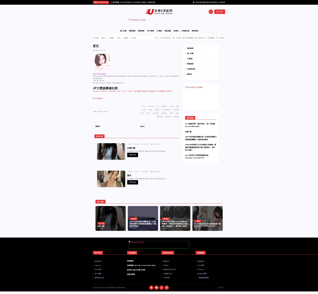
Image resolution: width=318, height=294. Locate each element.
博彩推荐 (141, 33)
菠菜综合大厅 (99, 280)
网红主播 (159, 119)
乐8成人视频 (202, 276)
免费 (150, 112)
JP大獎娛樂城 (161, 93)
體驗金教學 (152, 93)
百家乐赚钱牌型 (189, 40)
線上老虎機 (137, 93)
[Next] (221, 204)
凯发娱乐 (201, 264)
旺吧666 (166, 264)
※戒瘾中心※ (168, 276)
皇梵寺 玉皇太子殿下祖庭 (136, 272)
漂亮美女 (164, 115)
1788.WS (151, 109)
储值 (144, 112)
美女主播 (168, 119)
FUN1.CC (169, 93)
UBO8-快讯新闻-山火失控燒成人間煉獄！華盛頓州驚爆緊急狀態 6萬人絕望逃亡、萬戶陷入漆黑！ (200, 149)
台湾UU (157, 112)
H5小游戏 (178, 40)
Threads (130, 93)
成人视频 (98, 276)
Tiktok (119, 93)
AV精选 (159, 33)
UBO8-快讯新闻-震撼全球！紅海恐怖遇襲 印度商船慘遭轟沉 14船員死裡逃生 (110, 226)
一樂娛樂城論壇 (203, 280)
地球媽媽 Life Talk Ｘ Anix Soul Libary (141, 268)
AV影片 (166, 268)
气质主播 (156, 115)
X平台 (124, 93)
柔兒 (149, 115)
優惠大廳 (145, 93)
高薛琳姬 (130, 263)
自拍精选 (125, 40)
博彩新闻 (132, 33)
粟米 (196, 229)
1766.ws (201, 272)
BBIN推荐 (150, 33)
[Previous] (218, 204)
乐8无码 (200, 40)
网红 (177, 115)
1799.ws (136, 146)
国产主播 (176, 112)
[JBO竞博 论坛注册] (159, 247)
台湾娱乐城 (185, 33)
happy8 (98, 268)
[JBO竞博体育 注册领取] (197, 99)
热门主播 (123, 33)
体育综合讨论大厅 (169, 272)
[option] (110, 221)
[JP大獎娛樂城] (123, 103)
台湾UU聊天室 (166, 112)
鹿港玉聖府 (131, 277)
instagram (96, 93)
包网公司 (103, 40)
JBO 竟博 (221, 40)
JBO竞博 (201, 268)
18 (157, 109)
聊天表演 (176, 119)
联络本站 (98, 264)
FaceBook (103, 93)
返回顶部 (221, 290)
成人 (143, 115)
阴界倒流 (195, 33)
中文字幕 (133, 40)
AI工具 (118, 40)
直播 (172, 115)
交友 (172, 109)
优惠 (177, 109)
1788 (143, 109)
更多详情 (132, 157)
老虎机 (175, 33)
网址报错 (219, 14)
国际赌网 (111, 40)
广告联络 (166, 280)
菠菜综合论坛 (167, 40)
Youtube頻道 (112, 93)
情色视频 (168, 33)
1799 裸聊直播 (211, 40)
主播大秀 (164, 109)
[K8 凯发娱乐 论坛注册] (159, 25)
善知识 (189, 76)
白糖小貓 (188, 134)
